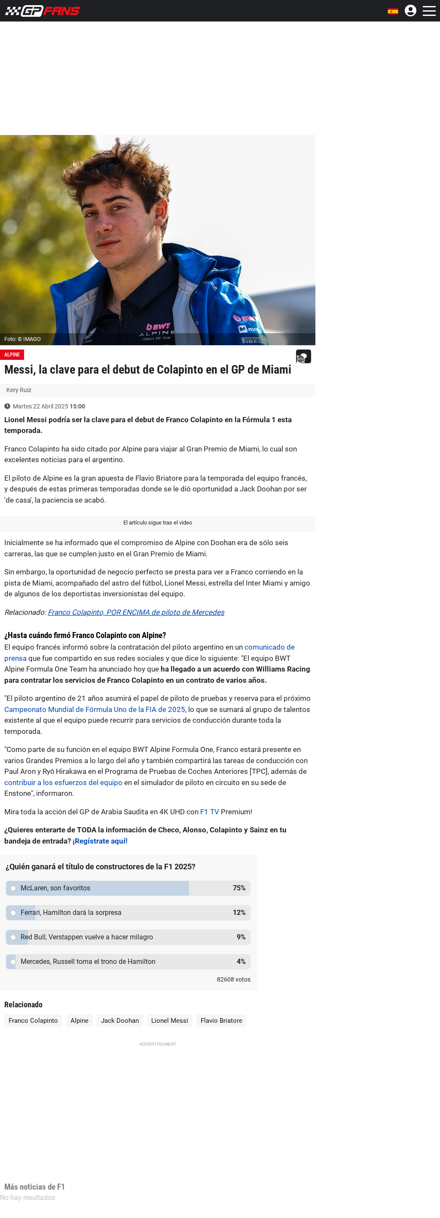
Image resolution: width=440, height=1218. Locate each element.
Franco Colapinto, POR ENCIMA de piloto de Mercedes (136, 612)
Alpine (12, 355)
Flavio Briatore (221, 1021)
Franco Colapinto (33, 1021)
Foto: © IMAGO (22, 339)
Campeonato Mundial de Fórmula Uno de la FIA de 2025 (94, 709)
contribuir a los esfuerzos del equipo (63, 782)
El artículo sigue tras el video (157, 522)
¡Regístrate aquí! (100, 841)
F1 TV (209, 811)
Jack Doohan (120, 1021)
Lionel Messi (169, 1021)
